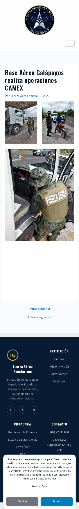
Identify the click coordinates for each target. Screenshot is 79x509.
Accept (56, 501)
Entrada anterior (39, 309)
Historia (59, 359)
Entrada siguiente (39, 317)
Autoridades (59, 374)
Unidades (59, 381)
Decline (22, 501)
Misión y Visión (59, 366)
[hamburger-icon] (70, 43)
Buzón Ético (22, 447)
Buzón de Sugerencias (22, 440)
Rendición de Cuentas (22, 432)
